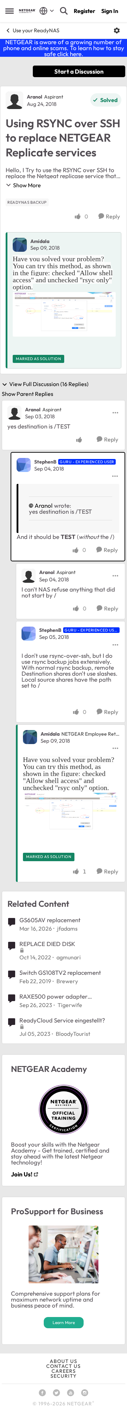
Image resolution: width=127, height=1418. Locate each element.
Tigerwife (70, 1005)
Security (63, 1376)
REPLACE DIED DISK (47, 943)
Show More (27, 185)
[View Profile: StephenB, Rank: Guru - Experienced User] (24, 465)
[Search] (64, 11)
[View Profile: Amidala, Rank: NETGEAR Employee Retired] (30, 737)
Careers (64, 1371)
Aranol (34, 96)
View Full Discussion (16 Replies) (49, 384)
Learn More (64, 1322)
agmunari (68, 957)
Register (84, 10)
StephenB (45, 461)
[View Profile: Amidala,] (20, 245)
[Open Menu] (117, 30)
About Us (63, 1361)
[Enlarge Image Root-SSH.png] (64, 314)
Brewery (67, 981)
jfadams (67, 928)
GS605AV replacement (49, 920)
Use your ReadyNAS (36, 30)
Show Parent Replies (27, 394)
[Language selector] (46, 11)
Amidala (39, 241)
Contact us (63, 1366)
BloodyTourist (73, 1034)
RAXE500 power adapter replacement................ (53, 996)
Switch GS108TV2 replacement (60, 972)
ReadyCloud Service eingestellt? (62, 1020)
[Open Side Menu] (9, 11)
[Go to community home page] (27, 11)
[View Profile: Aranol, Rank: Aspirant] (14, 100)
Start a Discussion (79, 71)
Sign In (109, 10)
